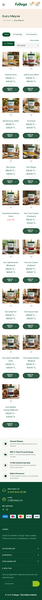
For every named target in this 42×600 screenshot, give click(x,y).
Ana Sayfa (7, 20)
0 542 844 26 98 (17, 492)
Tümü (6, 34)
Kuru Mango (31, 167)
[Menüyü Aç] (4, 4)
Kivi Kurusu (31, 121)
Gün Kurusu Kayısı (31, 312)
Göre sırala (34, 40)
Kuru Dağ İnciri (11, 312)
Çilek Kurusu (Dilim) (31, 75)
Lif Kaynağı (17, 34)
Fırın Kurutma (31, 34)
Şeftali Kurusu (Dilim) (11, 121)
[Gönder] (36, 584)
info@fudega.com (15, 500)
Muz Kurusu (10, 167)
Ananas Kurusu (11, 75)
